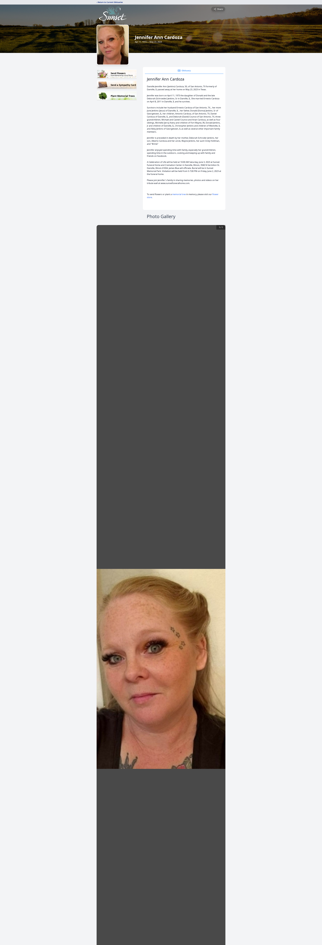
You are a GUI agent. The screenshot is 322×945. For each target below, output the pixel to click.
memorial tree (179, 194)
